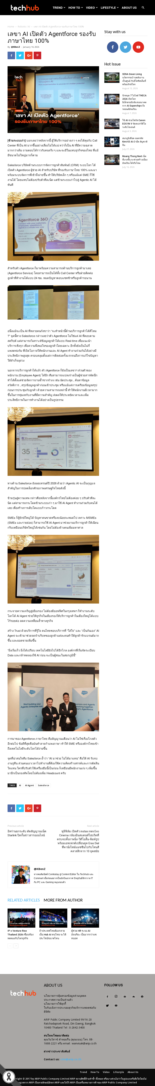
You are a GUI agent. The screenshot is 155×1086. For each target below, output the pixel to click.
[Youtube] (116, 1006)
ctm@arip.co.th (70, 1059)
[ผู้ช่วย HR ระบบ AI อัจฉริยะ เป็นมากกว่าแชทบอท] (85, 918)
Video (90, 7)
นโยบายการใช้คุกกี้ (55, 1003)
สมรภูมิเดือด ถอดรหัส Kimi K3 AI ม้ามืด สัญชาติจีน (134, 141)
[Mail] (125, 997)
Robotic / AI (24, 26)
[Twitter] (107, 1006)
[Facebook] (107, 997)
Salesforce (43, 785)
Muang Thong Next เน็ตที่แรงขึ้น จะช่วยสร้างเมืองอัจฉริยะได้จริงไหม (134, 159)
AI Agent (29, 785)
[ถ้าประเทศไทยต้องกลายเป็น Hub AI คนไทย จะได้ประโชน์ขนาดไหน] (53, 918)
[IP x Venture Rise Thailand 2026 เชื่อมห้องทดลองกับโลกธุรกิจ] (21, 918)
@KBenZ (15, 46)
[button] (142, 7)
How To (74, 7)
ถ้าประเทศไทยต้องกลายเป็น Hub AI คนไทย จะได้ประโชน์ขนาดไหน (52, 934)
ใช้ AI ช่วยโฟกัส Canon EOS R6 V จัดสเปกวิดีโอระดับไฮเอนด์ (134, 123)
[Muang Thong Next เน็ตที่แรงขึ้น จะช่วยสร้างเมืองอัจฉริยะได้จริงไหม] (111, 160)
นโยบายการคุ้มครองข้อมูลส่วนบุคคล (65, 995)
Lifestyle (108, 7)
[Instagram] (116, 997)
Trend (58, 7)
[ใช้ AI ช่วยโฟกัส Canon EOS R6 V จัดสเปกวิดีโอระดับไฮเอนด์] (111, 124)
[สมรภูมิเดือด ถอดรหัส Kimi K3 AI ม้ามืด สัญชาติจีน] (111, 142)
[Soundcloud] (133, 997)
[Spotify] (142, 997)
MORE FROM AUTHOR (63, 900)
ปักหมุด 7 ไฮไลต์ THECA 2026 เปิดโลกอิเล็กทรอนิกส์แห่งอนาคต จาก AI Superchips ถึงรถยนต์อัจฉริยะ (134, 102)
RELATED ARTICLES (24, 900)
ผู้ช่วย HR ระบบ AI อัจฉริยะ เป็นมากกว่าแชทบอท (84, 934)
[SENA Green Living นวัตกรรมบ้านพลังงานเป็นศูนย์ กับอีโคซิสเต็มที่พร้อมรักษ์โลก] (111, 77)
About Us (129, 7)
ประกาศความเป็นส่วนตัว (58, 999)
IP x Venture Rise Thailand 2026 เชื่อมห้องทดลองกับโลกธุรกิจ (20, 934)
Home (11, 26)
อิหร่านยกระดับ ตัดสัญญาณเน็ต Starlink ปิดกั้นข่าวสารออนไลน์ (27, 833)
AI (20, 785)
